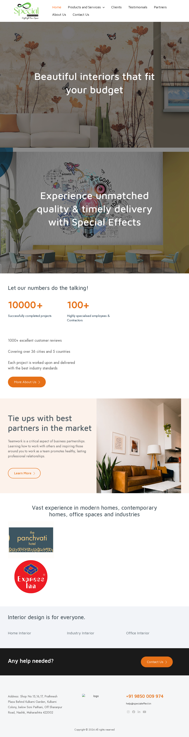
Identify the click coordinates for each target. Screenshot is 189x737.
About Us (59, 14)
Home (56, 7)
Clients (116, 7)
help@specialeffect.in (138, 703)
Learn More (22, 473)
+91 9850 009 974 (145, 696)
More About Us (25, 382)
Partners (160, 7)
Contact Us (81, 14)
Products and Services (84, 7)
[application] (103, 7)
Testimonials (137, 7)
